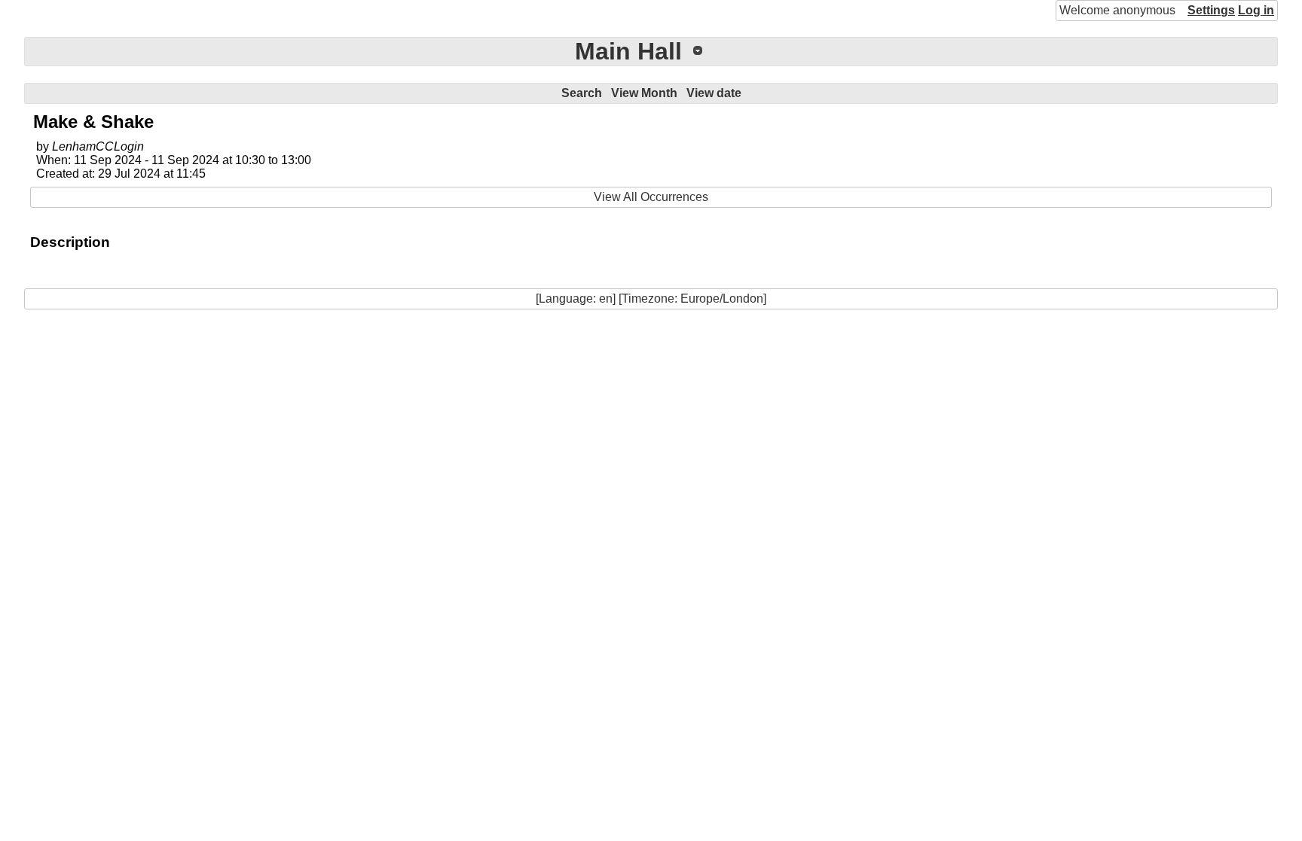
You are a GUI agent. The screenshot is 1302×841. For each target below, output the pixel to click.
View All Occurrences (651, 196)
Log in (1256, 10)
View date (713, 93)
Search (581, 93)
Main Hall (628, 51)
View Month (644, 93)
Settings (1211, 10)
